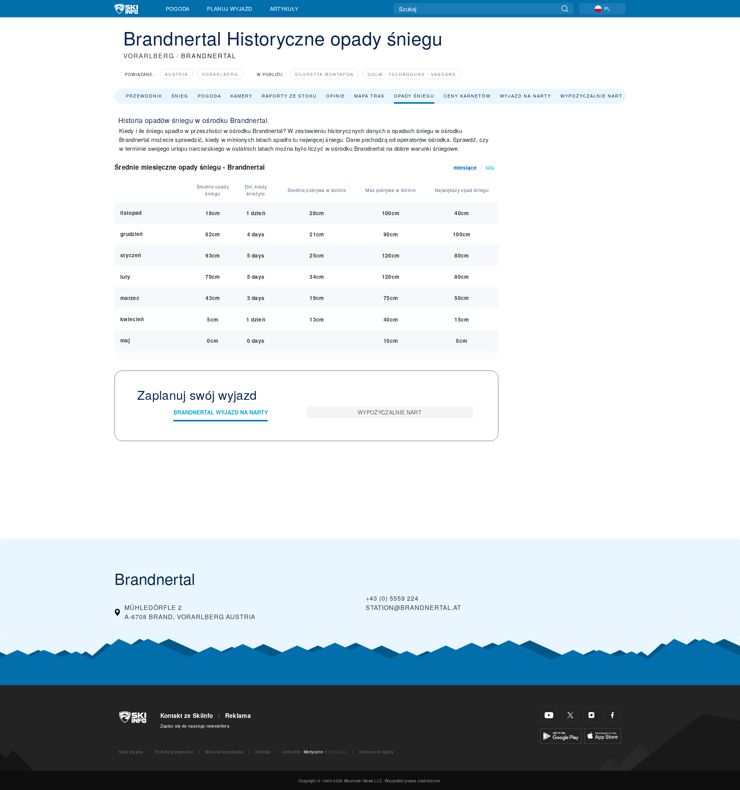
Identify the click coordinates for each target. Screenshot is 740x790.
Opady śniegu (414, 96)
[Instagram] (591, 715)
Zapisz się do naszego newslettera (195, 726)
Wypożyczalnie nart (591, 96)
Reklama (238, 715)
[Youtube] (549, 715)
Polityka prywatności (174, 752)
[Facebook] (612, 715)
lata (490, 167)
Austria (176, 74)
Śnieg (180, 96)
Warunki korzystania (224, 752)
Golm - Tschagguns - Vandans (412, 74)
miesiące (465, 167)
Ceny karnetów (467, 96)
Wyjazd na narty (525, 96)
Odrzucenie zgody (376, 752)
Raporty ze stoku (289, 96)
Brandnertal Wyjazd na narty (220, 412)
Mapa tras (369, 96)
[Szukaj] (565, 8)
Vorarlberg (220, 74)
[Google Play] (561, 735)
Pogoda (178, 8)
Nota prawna (131, 752)
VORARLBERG (148, 55)
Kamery (241, 96)
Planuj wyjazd (229, 8)
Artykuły (284, 8)
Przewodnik (144, 96)
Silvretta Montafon (324, 74)
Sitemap (263, 752)
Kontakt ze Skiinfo (186, 715)
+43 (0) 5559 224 (392, 598)
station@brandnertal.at (413, 607)
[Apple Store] (602, 735)
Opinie (335, 96)
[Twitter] (570, 715)
